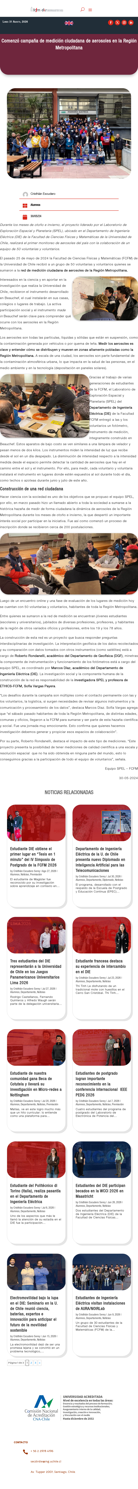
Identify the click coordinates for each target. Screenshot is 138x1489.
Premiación (36, 874)
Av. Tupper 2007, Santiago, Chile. (53, 1472)
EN (69, 23)
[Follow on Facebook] (110, 22)
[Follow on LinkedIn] (131, 22)
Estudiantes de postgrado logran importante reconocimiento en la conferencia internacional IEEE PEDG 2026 (101, 1084)
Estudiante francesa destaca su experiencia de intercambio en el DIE (101, 967)
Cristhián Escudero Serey (26, 871)
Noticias (25, 874)
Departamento (28, 992)
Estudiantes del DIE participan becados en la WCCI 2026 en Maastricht (100, 1191)
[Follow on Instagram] (124, 22)
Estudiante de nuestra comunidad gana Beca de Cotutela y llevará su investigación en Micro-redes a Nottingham (36, 1084)
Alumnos (35, 205)
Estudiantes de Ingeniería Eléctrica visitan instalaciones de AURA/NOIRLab (100, 1303)
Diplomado (108, 880)
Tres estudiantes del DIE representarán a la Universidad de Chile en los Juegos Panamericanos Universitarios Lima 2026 (35, 972)
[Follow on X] (117, 22)
